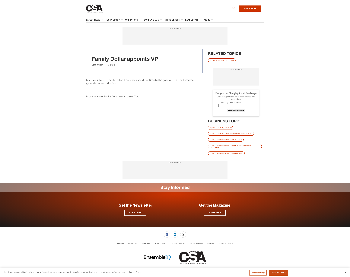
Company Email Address (229, 102)
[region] (175, 272)
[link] (167, 234)
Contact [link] (211, 243)
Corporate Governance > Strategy (226, 140)
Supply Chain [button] (151, 20)
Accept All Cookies (278, 273)
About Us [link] (120, 243)
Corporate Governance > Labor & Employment (231, 134)
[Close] (346, 272)
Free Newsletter (236, 110)
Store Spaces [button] (172, 20)
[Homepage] (94, 9)
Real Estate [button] (192, 20)
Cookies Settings (226, 243)
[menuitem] (96, 19)
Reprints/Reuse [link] (196, 243)
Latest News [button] (93, 20)
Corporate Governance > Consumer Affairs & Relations (230, 146)
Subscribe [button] (135, 212)
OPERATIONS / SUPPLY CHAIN (222, 60)
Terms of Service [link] (177, 243)
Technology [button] (113, 20)
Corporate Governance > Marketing (226, 153)
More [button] (207, 20)
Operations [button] (132, 20)
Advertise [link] (145, 243)
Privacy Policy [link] (160, 243)
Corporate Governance (221, 128)
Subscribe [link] (132, 243)
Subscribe (250, 8)
